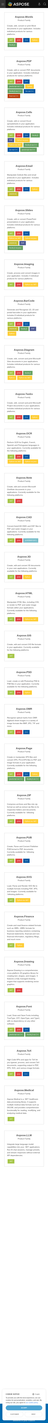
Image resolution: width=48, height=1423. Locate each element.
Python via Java (22, 140)
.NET (11, 40)
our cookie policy (32, 1403)
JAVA (19, 40)
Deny (33, 1414)
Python (34, 40)
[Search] (44, 4)
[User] (39, 4)
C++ (26, 40)
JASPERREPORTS (31, 540)
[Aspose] (19, 4)
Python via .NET (15, 145)
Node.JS (12, 45)
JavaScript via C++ (16, 86)
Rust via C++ (13, 96)
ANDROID (13, 194)
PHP (10, 140)
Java (18, 1074)
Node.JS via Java (15, 248)
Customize (14, 1414)
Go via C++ (29, 91)
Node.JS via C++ (15, 91)
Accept (24, 1408)
